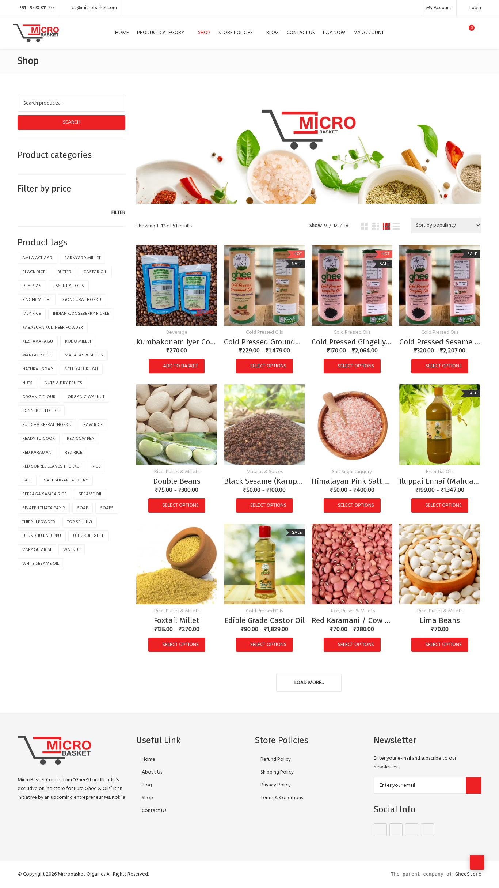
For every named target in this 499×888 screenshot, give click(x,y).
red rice (73, 452)
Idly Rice (31, 313)
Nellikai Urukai (81, 369)
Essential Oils (439, 472)
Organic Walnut (86, 397)
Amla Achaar (37, 258)
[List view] (396, 226)
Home (122, 33)
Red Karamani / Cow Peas (352, 620)
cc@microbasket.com (94, 8)
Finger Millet (36, 299)
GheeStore (468, 874)
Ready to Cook (38, 438)
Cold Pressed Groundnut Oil (264, 342)
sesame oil (90, 494)
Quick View (176, 316)
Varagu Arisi (36, 549)
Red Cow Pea (80, 438)
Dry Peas (31, 286)
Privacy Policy (275, 785)
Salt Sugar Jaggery (352, 472)
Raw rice (93, 424)
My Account (438, 8)
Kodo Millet (78, 341)
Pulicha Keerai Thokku (46, 424)
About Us (152, 772)
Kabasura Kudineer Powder (52, 327)
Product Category (160, 33)
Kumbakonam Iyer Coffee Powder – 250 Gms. (176, 342)
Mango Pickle (37, 355)
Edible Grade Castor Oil (264, 620)
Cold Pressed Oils (264, 332)
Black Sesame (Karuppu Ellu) (264, 481)
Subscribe (473, 785)
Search (71, 122)
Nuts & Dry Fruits (63, 383)
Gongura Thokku (82, 299)
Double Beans (177, 481)
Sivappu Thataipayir (43, 508)
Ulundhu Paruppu (41, 536)
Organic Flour (39, 397)
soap (82, 508)
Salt (27, 480)
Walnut (71, 549)
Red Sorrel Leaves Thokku (51, 466)
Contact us (301, 33)
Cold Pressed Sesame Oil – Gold (439, 342)
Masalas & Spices (264, 472)
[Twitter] (396, 829)
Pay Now (334, 33)
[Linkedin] (427, 829)
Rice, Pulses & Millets (176, 472)
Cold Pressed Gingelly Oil (352, 342)
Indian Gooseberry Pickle (81, 313)
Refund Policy (275, 759)
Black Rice (33, 272)
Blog (272, 33)
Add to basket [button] (180, 366)
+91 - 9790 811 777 (36, 8)
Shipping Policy (277, 772)
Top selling (79, 522)
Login (474, 8)
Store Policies (235, 33)
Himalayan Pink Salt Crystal (352, 481)
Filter (118, 212)
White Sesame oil (40, 563)
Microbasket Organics (81, 874)
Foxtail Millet (176, 620)
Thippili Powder (38, 522)
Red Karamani (37, 452)
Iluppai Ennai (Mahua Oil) (439, 481)
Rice (96, 466)
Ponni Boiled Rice (41, 411)
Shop (204, 33)
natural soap (37, 369)
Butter (64, 272)
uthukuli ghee (88, 536)
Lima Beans (440, 620)
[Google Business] (411, 829)
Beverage (176, 332)
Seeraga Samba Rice (44, 494)
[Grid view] (364, 226)
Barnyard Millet (82, 258)
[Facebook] (380, 829)
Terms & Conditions (281, 798)
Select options (268, 366)
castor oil (95, 272)
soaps (107, 508)
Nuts (27, 383)
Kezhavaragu (37, 341)
